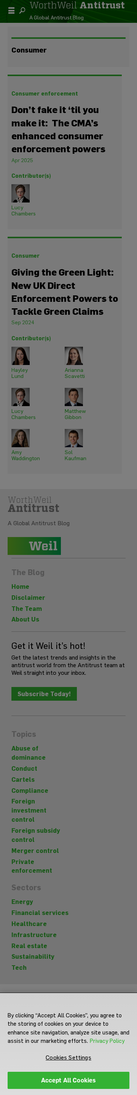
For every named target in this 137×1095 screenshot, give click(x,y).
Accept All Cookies (68, 1080)
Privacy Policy (107, 1041)
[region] (68, 1044)
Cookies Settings (68, 1057)
